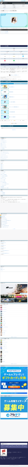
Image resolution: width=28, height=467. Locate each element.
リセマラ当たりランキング (3, 140)
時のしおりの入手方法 (3, 181)
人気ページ (21, 83)
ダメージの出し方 (3, 173)
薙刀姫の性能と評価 (3, 216)
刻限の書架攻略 (2, 186)
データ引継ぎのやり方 (3, 177)
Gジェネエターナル (4, 311)
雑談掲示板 (2, 191)
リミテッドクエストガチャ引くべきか (5, 153)
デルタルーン (3, 359)
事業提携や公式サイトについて (22, 457)
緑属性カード (2, 167)
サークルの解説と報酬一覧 (3, 182)
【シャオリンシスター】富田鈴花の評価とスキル (6, 220)
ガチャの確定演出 (3, 148)
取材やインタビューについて (15, 457)
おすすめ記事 (7, 83)
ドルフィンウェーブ (4, 307)
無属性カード (2, 168)
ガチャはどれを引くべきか (3, 147)
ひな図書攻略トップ (3, 139)
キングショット (3, 319)
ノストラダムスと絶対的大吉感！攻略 (5, 225)
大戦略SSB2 (3, 361)
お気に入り (23, 120)
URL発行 (14, 120)
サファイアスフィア (4, 305)
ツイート (5, 120)
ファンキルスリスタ (4, 309)
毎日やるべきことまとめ (3, 178)
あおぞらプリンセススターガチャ (4, 157)
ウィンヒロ (3, 317)
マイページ (2, 270)
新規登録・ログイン (3, 269)
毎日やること (4, 7)
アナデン (3, 315)
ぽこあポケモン (3, 340)
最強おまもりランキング (3, 144)
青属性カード (2, 164)
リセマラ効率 (14, 7)
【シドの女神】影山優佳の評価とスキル (5, 250)
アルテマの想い (10, 457)
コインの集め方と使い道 (3, 185)
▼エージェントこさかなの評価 (4, 31)
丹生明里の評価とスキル (3, 242)
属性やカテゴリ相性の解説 (3, 174)
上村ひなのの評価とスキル (3, 224)
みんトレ (3, 313)
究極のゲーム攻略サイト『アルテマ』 (4, 457)
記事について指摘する (14, 123)
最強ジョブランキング (3, 143)
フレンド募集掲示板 (3, 192)
